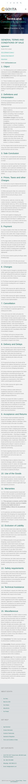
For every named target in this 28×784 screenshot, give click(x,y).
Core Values (6, 705)
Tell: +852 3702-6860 (8, 760)
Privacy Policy (19, 780)
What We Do (6, 708)
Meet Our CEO (6, 701)
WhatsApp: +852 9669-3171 (10, 763)
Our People (6, 711)
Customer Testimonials (8, 733)
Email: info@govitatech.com (10, 766)
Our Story (5, 698)
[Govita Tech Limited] (9, 9)
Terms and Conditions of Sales (10, 739)
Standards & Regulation (9, 736)
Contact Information (8, 730)
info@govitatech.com (10, 62)
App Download (6, 726)
